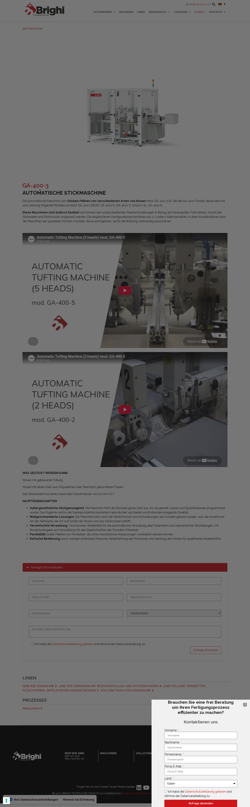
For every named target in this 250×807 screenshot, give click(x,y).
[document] (125, 403)
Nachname (172, 742)
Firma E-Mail (173, 766)
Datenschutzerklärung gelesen (206, 791)
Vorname (170, 730)
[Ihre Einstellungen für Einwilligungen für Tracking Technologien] (6, 800)
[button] (245, 704)
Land (168, 778)
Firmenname (173, 754)
